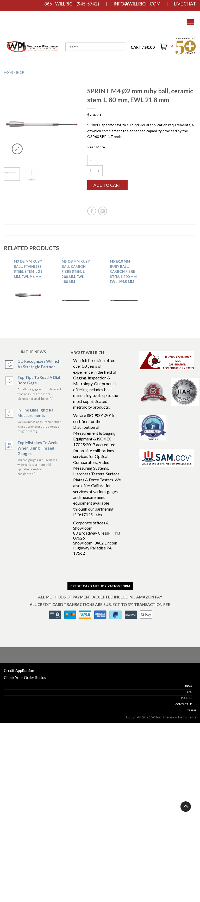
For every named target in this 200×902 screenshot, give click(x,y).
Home (9, 72)
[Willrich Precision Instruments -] (32, 22)
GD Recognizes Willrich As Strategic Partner (38, 364)
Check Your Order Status (25, 677)
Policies (186, 697)
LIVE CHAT (185, 4)
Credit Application (19, 670)
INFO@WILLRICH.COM (137, 4)
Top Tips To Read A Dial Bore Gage (38, 380)
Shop (20, 72)
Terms (191, 710)
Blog (188, 685)
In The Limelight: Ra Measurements (35, 413)
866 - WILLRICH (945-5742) (71, 4)
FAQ (189, 691)
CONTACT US (184, 704)
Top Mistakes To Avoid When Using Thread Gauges (38, 448)
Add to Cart (107, 185)
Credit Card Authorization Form (100, 586)
